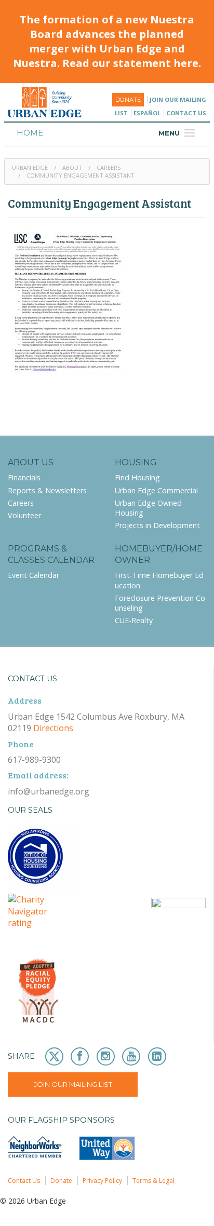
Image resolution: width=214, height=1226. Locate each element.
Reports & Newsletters (47, 490)
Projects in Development (157, 525)
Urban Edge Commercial (156, 490)
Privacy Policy (102, 1180)
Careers (109, 167)
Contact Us (186, 113)
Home (30, 133)
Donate (128, 99)
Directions (53, 728)
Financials (24, 477)
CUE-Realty (134, 620)
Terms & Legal (153, 1180)
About (72, 167)
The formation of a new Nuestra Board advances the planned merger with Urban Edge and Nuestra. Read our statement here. (107, 41)
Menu (178, 133)
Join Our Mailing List (73, 1084)
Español (146, 113)
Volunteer (24, 515)
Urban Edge (30, 167)
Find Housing (137, 477)
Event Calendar (33, 575)
